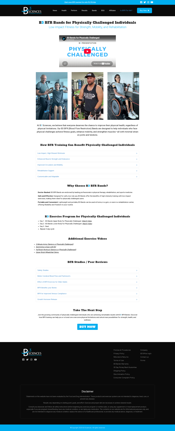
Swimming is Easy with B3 (46, 247)
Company (143, 350)
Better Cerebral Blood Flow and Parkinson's (53, 276)
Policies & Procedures (122, 350)
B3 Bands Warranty (121, 364)
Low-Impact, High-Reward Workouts (51, 153)
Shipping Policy (119, 371)
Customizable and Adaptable (48, 177)
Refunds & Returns (121, 357)
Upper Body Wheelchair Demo (47, 252)
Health (64, 10)
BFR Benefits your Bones (47, 288)
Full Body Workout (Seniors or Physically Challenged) (56, 250)
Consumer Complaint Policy (124, 377)
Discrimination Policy (122, 374)
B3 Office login (145, 353)
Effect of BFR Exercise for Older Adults (52, 282)
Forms (142, 360)
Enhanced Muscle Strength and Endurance (53, 159)
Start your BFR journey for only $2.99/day (80, 2)
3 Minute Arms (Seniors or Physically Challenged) (54, 244)
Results (84, 10)
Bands (94, 10)
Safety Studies (43, 270)
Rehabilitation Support (45, 171)
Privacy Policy (119, 353)
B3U (103, 10)
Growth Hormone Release (47, 299)
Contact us (144, 357)
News (55, 10)
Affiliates (112, 10)
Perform (74, 10)
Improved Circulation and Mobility (50, 165)
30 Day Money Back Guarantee (125, 367)
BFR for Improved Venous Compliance (51, 294)
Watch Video (87, 224)
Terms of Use (119, 360)
